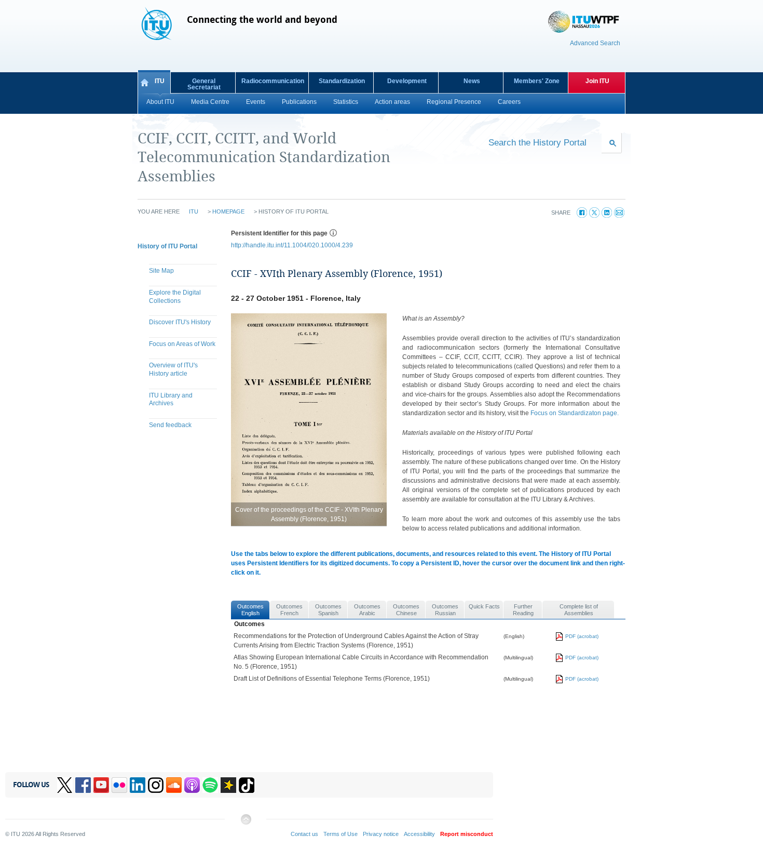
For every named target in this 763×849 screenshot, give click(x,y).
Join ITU (597, 81)
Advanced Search (595, 43)
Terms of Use (340, 834)
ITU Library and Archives (171, 399)
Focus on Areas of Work (182, 344)
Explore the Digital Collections (175, 296)
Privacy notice (381, 834)
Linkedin (137, 785)
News (472, 81)
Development (407, 81)
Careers (509, 101)
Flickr (119, 785)
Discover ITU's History (180, 322)
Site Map (161, 270)
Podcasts (192, 785)
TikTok (246, 785)
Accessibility (419, 834)
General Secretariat (204, 84)
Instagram (156, 785)
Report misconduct (466, 834)
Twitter (65, 785)
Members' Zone (537, 81)
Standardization (342, 81)
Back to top (245, 823)
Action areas (392, 101)
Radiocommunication (272, 81)
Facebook (83, 785)
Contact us (304, 834)
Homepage (228, 211)
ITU (160, 81)
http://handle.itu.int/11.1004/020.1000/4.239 (292, 245)
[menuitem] (179, 272)
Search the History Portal (537, 142)
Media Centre (210, 101)
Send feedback (170, 425)
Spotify (210, 785)
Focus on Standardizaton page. (574, 413)
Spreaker (228, 785)
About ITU (160, 101)
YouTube (101, 785)
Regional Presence (454, 101)
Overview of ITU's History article (173, 369)
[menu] (179, 349)
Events (255, 101)
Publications (299, 101)
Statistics (345, 101)
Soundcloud (174, 785)
